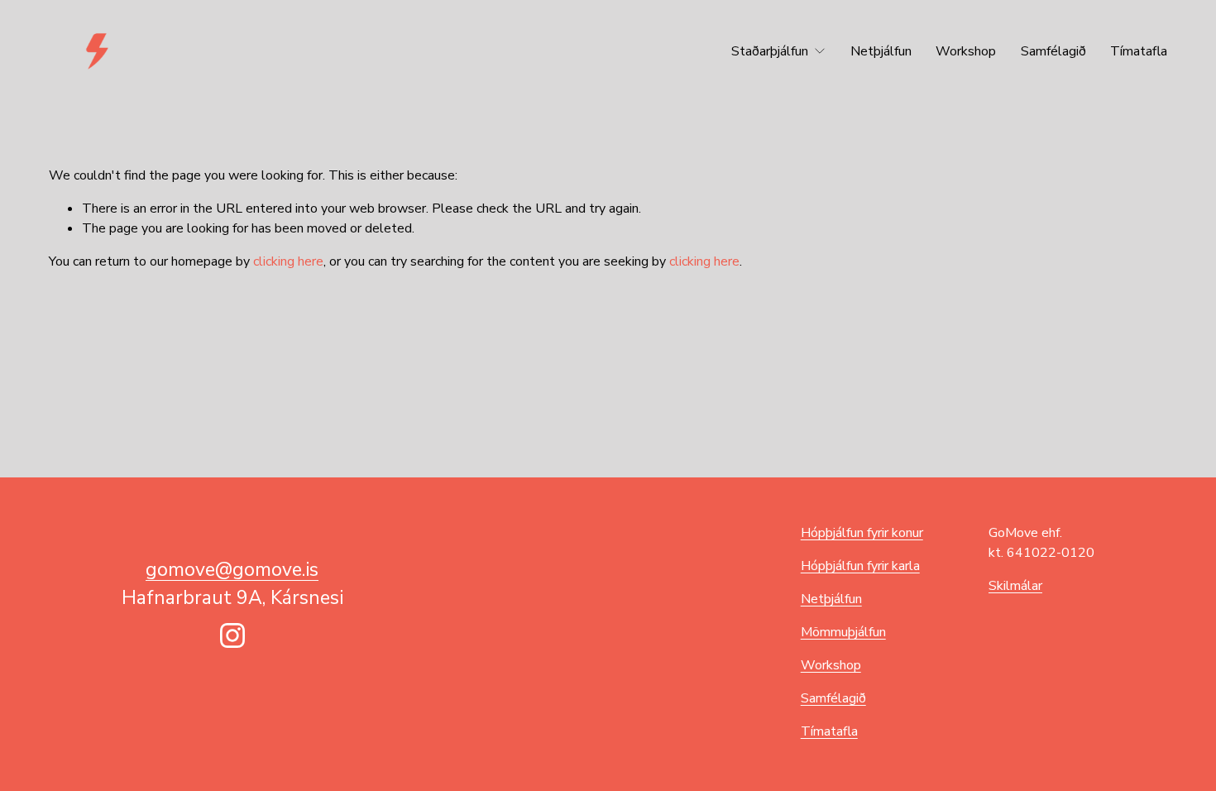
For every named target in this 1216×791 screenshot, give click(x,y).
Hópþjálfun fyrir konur (862, 533)
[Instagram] (232, 635)
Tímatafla (1138, 51)
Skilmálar (1015, 586)
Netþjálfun (881, 51)
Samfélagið (1053, 51)
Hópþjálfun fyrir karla (860, 566)
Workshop (966, 51)
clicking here (288, 261)
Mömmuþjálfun (843, 632)
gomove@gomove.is (232, 569)
